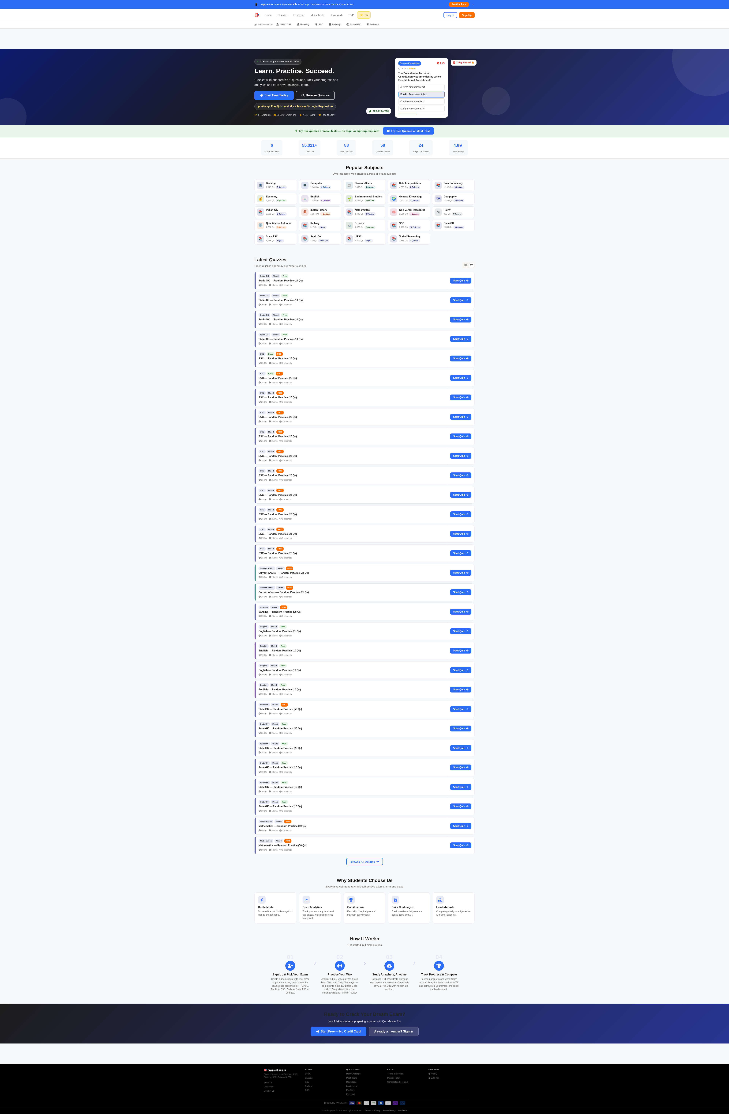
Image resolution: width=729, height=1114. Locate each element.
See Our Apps (458, 4)
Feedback (351, 1094)
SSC (321, 24)
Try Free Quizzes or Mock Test (410, 130)
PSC (307, 1090)
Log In (450, 15)
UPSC (308, 1074)
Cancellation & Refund (397, 1082)
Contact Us (269, 1091)
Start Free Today (276, 95)
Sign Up (467, 15)
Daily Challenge (353, 1074)
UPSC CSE (285, 24)
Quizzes (282, 15)
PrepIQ (433, 1074)
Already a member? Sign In (393, 1031)
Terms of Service (395, 1074)
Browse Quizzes (317, 95)
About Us (268, 1083)
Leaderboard (352, 1086)
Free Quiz (299, 15)
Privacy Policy (393, 1078)
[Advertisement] (364, 38)
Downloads (336, 15)
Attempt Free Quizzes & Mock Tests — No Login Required (295, 106)
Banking (304, 24)
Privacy (376, 1110)
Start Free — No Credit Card (341, 1031)
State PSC (355, 24)
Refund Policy (389, 1110)
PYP (351, 15)
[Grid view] (465, 265)
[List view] (471, 265)
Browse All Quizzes (362, 861)
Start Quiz (459, 280)
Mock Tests (317, 15)
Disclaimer (269, 1086)
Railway (336, 24)
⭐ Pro (364, 15)
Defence (374, 24)
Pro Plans (350, 1090)
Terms (368, 1110)
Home (268, 15)
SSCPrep (434, 1078)
